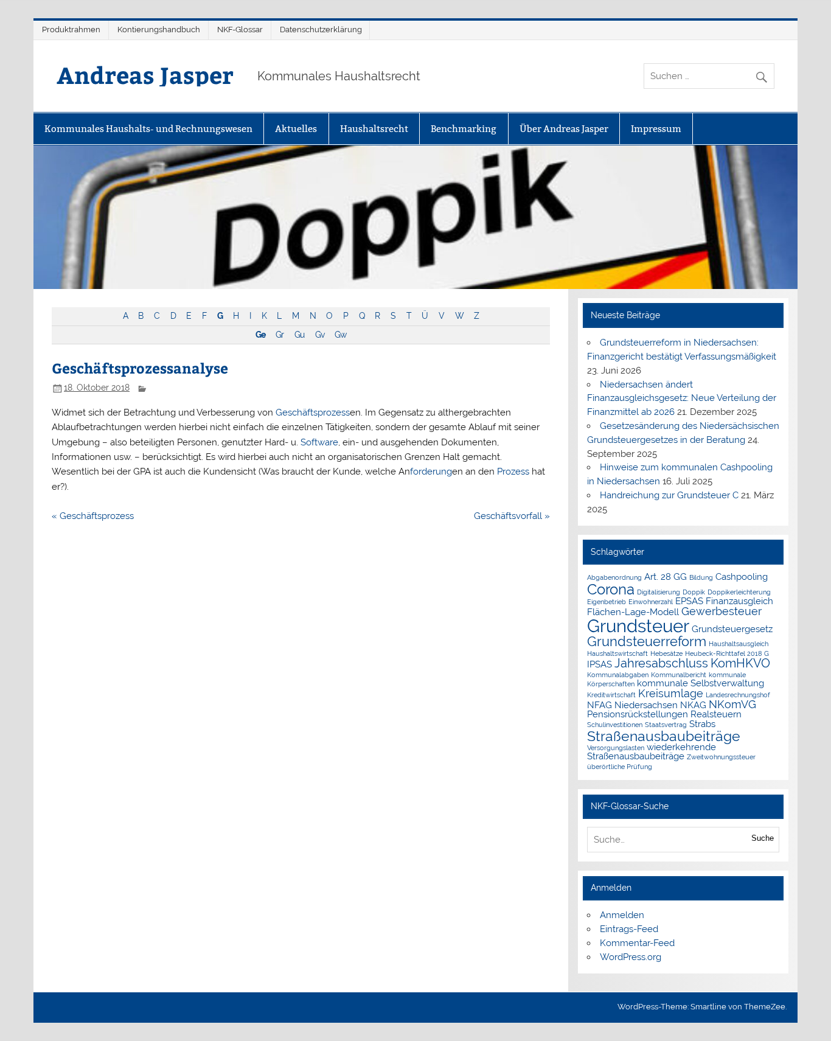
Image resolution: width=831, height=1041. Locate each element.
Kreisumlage (670, 693)
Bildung (701, 577)
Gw (340, 334)
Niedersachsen (646, 705)
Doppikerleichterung (739, 592)
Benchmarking (463, 128)
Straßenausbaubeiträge (663, 736)
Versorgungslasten (615, 747)
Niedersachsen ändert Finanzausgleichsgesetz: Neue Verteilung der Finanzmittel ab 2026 (681, 398)
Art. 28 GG (665, 576)
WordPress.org (630, 957)
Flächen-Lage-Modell (633, 612)
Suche (762, 838)
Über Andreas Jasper (564, 128)
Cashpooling (741, 576)
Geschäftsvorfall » (512, 515)
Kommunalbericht (678, 674)
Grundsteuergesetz (732, 629)
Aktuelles (296, 128)
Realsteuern (716, 714)
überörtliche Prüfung (619, 766)
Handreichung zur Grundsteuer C (669, 495)
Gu (299, 334)
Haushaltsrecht (374, 128)
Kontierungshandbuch (158, 29)
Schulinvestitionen (614, 724)
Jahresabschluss (661, 663)
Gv (319, 334)
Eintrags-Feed (629, 929)
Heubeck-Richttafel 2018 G (727, 653)
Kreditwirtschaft (611, 694)
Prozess (513, 471)
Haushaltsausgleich (738, 643)
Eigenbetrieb (606, 601)
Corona (611, 589)
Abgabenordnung (614, 577)
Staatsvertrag (666, 724)
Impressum (656, 128)
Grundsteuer (638, 625)
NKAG (693, 705)
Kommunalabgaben (617, 674)
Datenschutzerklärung (321, 29)
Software (319, 442)
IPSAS (599, 664)
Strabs (702, 724)
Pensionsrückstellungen (637, 714)
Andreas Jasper (145, 74)
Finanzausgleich (739, 601)
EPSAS (689, 601)
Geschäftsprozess (313, 412)
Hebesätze (666, 653)
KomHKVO (740, 663)
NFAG (599, 705)
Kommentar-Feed (637, 943)
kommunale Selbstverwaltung (700, 683)
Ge (260, 334)
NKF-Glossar (240, 29)
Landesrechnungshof (738, 694)
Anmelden (622, 915)
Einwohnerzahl (650, 601)
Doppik (694, 592)
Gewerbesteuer (721, 611)
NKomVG (732, 704)
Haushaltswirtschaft (617, 653)
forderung (431, 471)
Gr (279, 334)
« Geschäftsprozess (93, 515)
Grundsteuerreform (646, 641)
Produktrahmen (71, 29)
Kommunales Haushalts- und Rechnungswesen (148, 128)
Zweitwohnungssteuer (721, 757)
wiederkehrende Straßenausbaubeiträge (651, 751)
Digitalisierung (658, 592)
